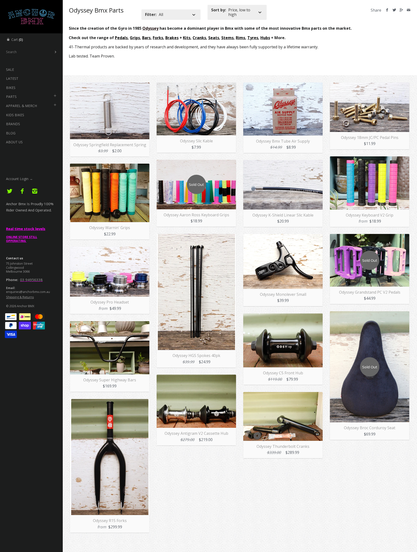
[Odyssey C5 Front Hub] (283, 316)
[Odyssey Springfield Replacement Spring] (109, 85)
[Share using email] (408, 10)
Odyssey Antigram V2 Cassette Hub (196, 433)
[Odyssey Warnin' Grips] (109, 166)
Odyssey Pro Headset (109, 302)
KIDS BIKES (15, 115)
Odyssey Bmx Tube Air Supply (283, 141)
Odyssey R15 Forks (110, 520)
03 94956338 (31, 279)
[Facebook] (22, 191)
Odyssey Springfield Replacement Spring (109, 144)
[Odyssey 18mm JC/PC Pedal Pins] (369, 85)
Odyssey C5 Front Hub (283, 373)
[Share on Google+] (401, 10)
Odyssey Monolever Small (283, 294)
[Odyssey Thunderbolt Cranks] (283, 395)
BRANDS (13, 124)
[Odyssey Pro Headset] (109, 249)
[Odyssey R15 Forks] (109, 402)
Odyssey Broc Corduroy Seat (369, 427)
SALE (10, 69)
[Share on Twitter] (394, 10)
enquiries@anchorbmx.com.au (28, 292)
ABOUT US (14, 142)
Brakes (172, 37)
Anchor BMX (25, 306)
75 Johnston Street (19, 263)
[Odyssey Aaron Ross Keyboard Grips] (196, 162)
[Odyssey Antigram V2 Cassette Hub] (196, 377)
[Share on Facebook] (387, 10)
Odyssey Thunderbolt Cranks (283, 446)
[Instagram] (34, 191)
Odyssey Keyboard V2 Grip (369, 215)
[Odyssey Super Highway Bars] (109, 324)
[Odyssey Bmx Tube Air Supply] (283, 85)
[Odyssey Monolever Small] (283, 237)
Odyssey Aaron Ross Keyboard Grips (196, 215)
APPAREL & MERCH (21, 105)
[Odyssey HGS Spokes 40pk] (196, 237)
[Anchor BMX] (31, 4)
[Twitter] (10, 191)
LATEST (12, 78)
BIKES (10, 87)
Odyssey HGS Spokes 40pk (196, 355)
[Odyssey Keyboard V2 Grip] (369, 159)
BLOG (10, 133)
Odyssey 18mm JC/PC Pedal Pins (369, 137)
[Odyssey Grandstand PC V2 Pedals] (369, 237)
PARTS (11, 96)
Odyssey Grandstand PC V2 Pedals (369, 292)
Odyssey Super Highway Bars (109, 380)
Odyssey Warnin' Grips (109, 227)
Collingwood (15, 268)
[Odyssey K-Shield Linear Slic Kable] (283, 163)
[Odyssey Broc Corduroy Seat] (369, 314)
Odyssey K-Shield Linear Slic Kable (282, 215)
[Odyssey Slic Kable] (196, 85)
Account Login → (19, 178)
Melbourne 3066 (18, 271)
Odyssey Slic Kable (196, 141)
